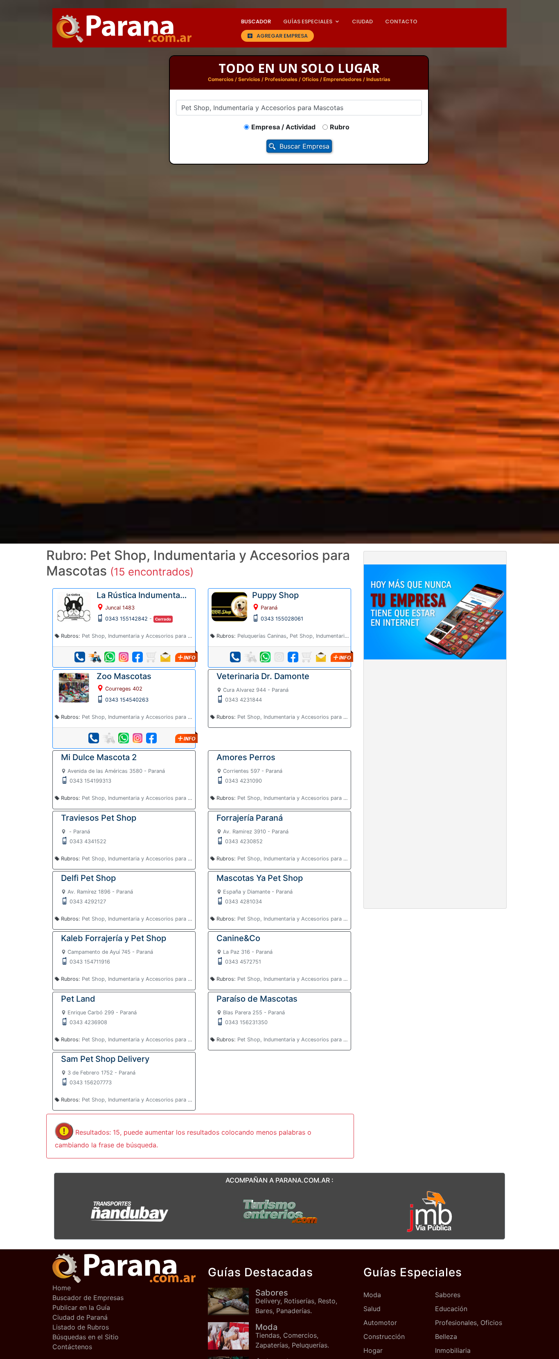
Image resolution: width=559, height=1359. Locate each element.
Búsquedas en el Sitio (85, 1337)
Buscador (256, 21)
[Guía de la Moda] (231, 1336)
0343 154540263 (127, 700)
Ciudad (362, 21)
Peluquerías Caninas (261, 636)
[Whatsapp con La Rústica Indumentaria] (110, 657)
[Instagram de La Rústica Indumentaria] (124, 657)
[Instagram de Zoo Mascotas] (137, 738)
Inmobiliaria (453, 1350)
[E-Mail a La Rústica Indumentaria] (165, 657)
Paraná (269, 608)
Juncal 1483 (120, 608)
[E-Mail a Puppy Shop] (321, 657)
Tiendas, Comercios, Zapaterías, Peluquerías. (292, 1335)
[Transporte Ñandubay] (129, 1211)
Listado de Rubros (80, 1327)
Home (61, 1288)
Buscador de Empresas (88, 1298)
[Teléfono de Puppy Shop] (235, 657)
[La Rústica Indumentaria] (74, 606)
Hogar (373, 1350)
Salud (372, 1309)
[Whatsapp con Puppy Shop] (265, 657)
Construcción (384, 1336)
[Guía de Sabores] (231, 1301)
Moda (372, 1295)
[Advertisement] (435, 726)
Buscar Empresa (304, 146)
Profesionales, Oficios (468, 1322)
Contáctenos (72, 1347)
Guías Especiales (307, 21)
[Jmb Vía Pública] (430, 1211)
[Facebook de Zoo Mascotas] (151, 738)
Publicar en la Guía (81, 1307)
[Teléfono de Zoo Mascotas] (94, 738)
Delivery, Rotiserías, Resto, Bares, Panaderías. (296, 1301)
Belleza (446, 1336)
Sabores (447, 1295)
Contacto (401, 21)
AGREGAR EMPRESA (282, 36)
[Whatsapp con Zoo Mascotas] (124, 738)
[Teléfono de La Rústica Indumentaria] (80, 657)
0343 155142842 (126, 619)
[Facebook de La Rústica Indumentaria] (137, 657)
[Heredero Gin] (279, 1211)
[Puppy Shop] (229, 606)
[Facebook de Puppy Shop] (293, 657)
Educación (451, 1309)
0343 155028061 (282, 619)
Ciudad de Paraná (80, 1317)
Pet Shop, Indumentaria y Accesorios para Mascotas (147, 636)
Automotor (380, 1322)
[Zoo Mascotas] (74, 687)
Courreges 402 (123, 689)
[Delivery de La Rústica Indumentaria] (95, 657)
